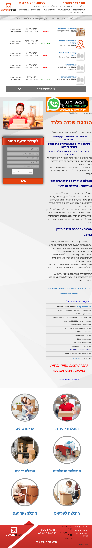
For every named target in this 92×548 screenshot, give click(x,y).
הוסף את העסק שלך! (46, 542)
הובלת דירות (25, 471)
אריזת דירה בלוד (49, 10)
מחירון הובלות (66, 7)
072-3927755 (15, 80)
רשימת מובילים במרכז (76, 13)
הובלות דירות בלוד (79, 10)
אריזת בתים (25, 429)
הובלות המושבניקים (68, 77)
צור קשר (36, 7)
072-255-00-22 (15, 32)
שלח (23, 181)
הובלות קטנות (67, 429)
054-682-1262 (15, 68)
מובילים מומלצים (50, 7)
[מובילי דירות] (8, 6)
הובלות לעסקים (36, 10)
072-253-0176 (15, 56)
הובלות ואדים (71, 65)
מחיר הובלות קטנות (84, 306)
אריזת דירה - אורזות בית (67, 29)
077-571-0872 (15, 44)
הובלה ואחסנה (24, 10)
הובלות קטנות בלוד (64, 10)
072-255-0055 (33, 3)
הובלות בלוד (80, 7)
